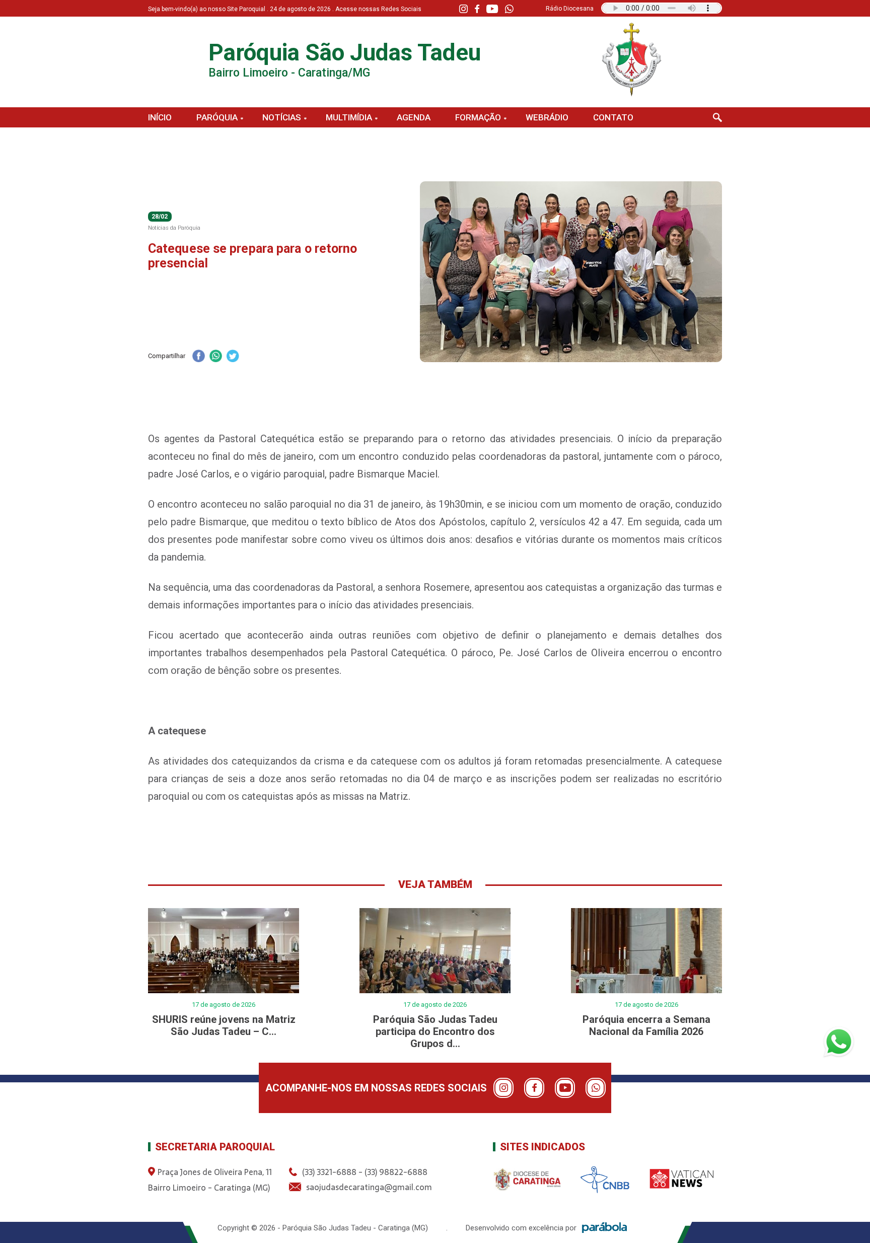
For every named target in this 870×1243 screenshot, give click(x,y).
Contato (613, 117)
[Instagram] (463, 9)
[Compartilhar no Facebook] (198, 357)
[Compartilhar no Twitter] (232, 357)
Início (160, 117)
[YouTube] (492, 9)
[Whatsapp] (509, 9)
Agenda (413, 117)
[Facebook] (477, 9)
